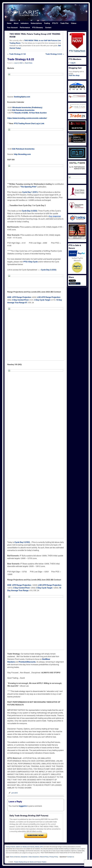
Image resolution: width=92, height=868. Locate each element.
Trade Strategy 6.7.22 (16, 54)
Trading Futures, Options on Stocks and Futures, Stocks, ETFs (24, 847)
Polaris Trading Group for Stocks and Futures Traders (30, 862)
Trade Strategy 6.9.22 (55, 54)
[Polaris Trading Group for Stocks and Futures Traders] (46, 12)
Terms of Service (15, 857)
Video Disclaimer (33, 857)
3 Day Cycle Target (42, 300)
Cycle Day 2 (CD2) (22, 542)
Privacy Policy (53, 857)
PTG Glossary (37, 27)
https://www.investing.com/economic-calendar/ (27, 118)
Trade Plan (64, 23)
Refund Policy (44, 857)
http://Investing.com (22, 154)
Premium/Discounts (27, 661)
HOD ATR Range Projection (19, 297)
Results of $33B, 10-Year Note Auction (30, 112)
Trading (47, 23)
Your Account (12, 27)
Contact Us (70, 857)
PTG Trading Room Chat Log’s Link (29, 123)
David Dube (28, 63)
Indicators (24, 23)
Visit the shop (74, 75)
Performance (25, 27)
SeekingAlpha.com (22, 96)
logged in (23, 806)
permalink (14, 793)
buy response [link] (55, 216)
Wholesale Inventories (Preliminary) (27, 107)
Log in (73, 63)
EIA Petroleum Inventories (23, 110)
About (16, 23)
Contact (48, 27)
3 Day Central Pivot (20, 300)
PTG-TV (55, 23)
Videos (73, 23)
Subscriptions (36, 23)
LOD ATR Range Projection (48, 297)
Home (9, 23)
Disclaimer (24, 857)
